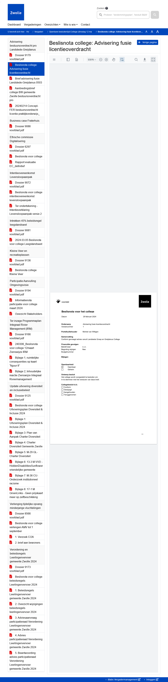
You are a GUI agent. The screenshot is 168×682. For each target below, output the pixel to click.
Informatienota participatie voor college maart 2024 (23, 304)
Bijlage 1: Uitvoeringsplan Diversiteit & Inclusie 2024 (26, 423)
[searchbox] (123, 15)
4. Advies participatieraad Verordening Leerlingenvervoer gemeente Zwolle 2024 (26, 641)
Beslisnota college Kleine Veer (23, 272)
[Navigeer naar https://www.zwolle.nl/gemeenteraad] (16, 12)
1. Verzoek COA (24, 537)
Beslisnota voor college (28, 156)
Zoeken (101, 8)
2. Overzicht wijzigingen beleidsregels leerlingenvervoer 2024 (26, 608)
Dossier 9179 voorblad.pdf (20, 57)
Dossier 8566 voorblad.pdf (20, 515)
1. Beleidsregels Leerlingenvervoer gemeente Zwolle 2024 (23, 594)
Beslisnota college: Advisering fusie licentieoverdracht (23, 69)
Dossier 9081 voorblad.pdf (20, 232)
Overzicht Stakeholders (28, 314)
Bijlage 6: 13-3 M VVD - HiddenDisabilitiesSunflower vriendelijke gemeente (26, 465)
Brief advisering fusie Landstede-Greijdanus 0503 (26, 80)
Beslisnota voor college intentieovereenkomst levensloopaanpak (26, 196)
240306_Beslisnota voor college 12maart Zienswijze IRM (24, 348)
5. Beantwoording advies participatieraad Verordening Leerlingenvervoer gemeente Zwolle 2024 (23, 661)
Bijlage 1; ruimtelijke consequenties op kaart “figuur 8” (24, 361)
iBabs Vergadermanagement (122, 679)
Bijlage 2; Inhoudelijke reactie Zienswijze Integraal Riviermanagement (26, 375)
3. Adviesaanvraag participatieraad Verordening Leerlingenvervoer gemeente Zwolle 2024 (26, 623)
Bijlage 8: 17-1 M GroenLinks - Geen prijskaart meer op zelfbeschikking (26, 493)
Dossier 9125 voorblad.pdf (20, 397)
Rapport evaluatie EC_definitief (23, 164)
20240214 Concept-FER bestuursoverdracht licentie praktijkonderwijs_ (25, 110)
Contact (85, 24)
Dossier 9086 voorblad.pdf (20, 128)
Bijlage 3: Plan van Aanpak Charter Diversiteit (25, 434)
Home (29, 32)
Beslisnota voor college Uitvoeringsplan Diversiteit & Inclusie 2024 (26, 409)
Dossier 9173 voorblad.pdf (20, 569)
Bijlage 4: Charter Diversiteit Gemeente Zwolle (26, 444)
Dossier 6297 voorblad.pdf (20, 148)
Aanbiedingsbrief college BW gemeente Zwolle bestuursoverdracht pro (25, 94)
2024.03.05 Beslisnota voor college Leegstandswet (26, 242)
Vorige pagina (149, 42)
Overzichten (51, 24)
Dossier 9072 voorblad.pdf (20, 184)
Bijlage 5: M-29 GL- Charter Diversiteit (24, 454)
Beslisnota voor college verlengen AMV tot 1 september (26, 527)
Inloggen (151, 679)
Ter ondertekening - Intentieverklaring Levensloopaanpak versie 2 (26, 210)
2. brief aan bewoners (27, 542)
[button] (155, 15)
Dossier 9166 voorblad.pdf (20, 336)
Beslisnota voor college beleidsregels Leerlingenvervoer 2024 (26, 580)
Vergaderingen (32, 24)
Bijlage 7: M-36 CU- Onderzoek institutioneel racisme (24, 479)
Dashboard (14, 24)
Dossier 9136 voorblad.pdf (20, 262)
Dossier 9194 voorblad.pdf (20, 292)
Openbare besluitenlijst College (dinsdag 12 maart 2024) (74, 32)
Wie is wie (70, 24)
